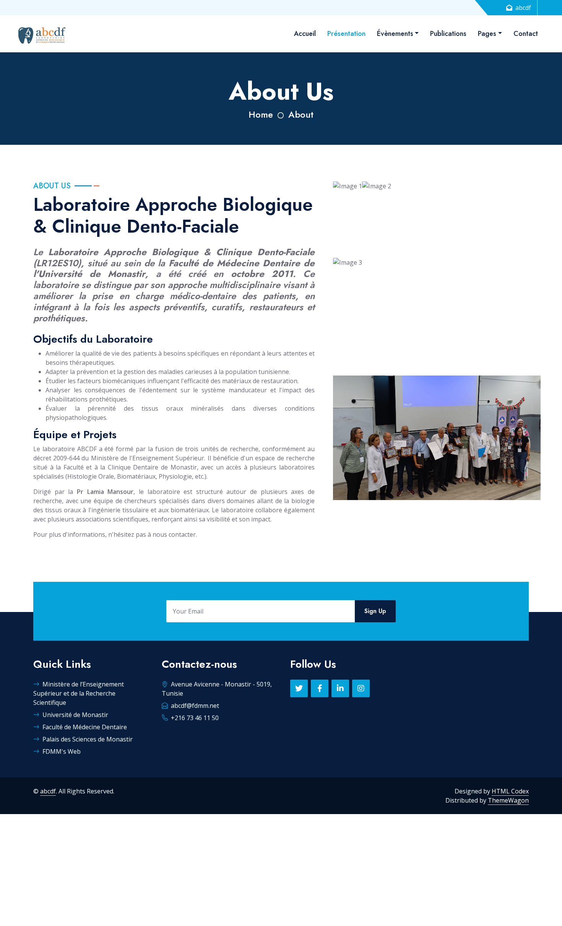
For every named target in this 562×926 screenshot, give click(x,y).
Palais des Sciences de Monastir (87, 739)
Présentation (346, 34)
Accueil (305, 34)
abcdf (48, 791)
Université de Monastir (75, 715)
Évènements (395, 34)
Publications (448, 34)
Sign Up (375, 611)
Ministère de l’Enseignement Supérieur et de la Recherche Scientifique (78, 693)
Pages (487, 34)
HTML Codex (510, 791)
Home (261, 114)
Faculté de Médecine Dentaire (84, 727)
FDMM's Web (61, 751)
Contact (525, 34)
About (300, 114)
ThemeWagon (508, 800)
